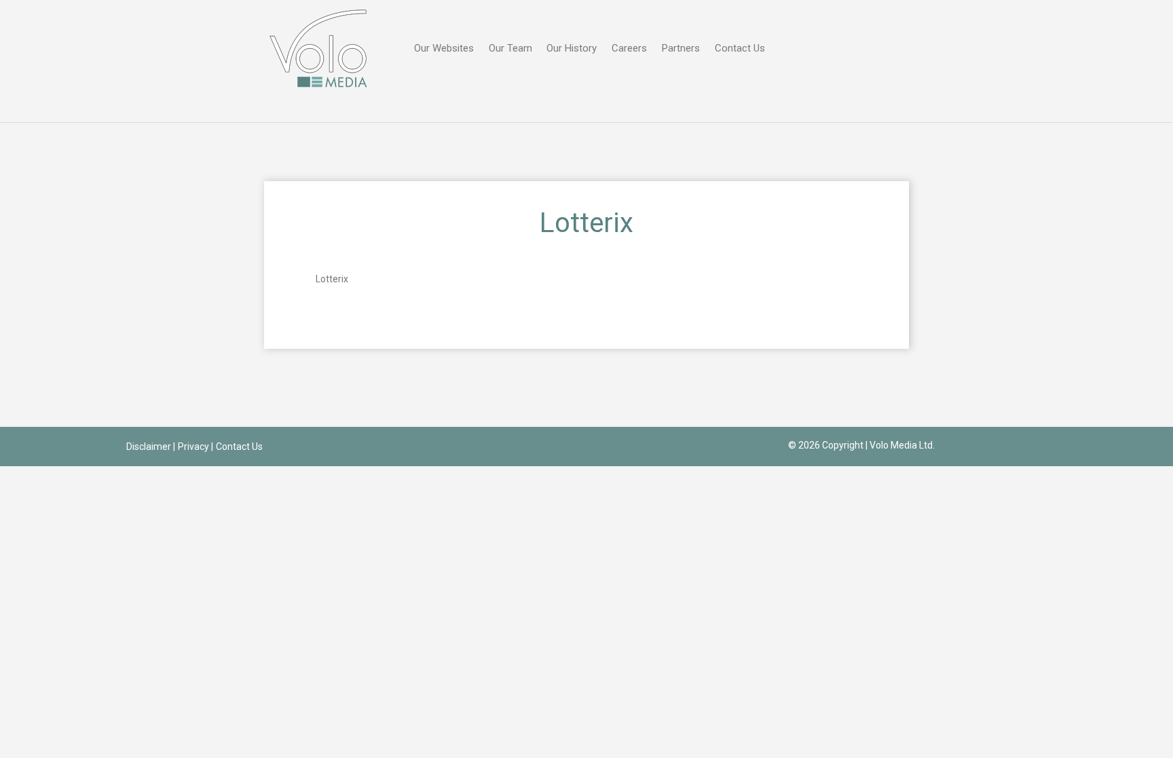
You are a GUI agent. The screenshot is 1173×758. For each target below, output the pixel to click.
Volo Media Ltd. (902, 445)
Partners (681, 48)
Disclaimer (148, 446)
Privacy (193, 446)
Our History (571, 48)
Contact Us (740, 48)
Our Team (510, 48)
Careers (629, 48)
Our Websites (444, 48)
